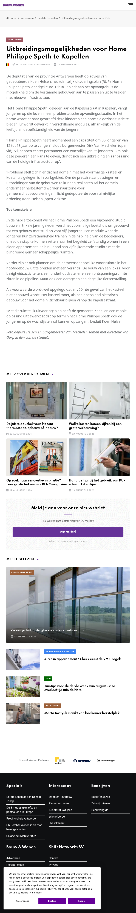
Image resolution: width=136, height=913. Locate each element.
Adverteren (13, 858)
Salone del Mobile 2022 (21, 836)
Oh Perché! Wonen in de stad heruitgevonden (24, 827)
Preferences (22, 901)
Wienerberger (57, 816)
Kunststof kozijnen (60, 810)
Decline (52, 901)
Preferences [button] (36, 892)
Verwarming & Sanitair (60, 651)
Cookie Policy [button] (45, 889)
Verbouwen (27, 18)
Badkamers (53, 705)
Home (12, 18)
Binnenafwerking (21, 572)
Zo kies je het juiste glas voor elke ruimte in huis (47, 630)
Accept (81, 901)
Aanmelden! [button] (68, 532)
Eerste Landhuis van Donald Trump (23, 799)
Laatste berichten (48, 18)
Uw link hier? (56, 823)
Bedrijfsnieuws (100, 797)
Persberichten (15, 864)
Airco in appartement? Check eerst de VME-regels (82, 659)
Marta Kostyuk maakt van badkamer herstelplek (82, 713)
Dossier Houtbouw (60, 797)
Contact (53, 858)
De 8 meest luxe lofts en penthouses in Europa (21, 810)
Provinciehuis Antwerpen (21, 818)
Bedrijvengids (99, 810)
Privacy (53, 864)
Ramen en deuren (59, 803)
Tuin (48, 678)
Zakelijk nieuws (100, 803)
